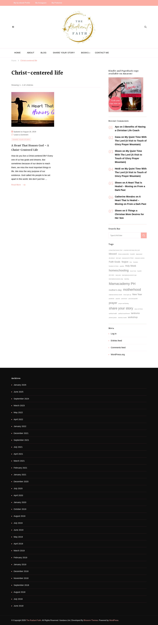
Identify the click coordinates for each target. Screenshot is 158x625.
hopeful (139, 271)
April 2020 (18, 495)
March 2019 (19, 550)
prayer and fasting (123, 303)
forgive (125, 262)
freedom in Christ (113, 266)
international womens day (116, 279)
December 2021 (21, 433)
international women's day (129, 275)
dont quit (118, 258)
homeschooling (119, 270)
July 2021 (18, 447)
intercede (118, 275)
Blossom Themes (91, 620)
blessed (113, 254)
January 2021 (20, 474)
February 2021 (20, 468)
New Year (137, 294)
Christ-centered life (123, 254)
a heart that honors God (115, 250)
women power (113, 317)
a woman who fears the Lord (132, 250)
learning (126, 279)
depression (139, 254)
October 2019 (20, 509)
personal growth (133, 298)
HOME (17, 53)
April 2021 (18, 454)
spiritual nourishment (124, 313)
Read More (16, 185)
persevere (124, 298)
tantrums (135, 313)
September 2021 (21, 440)
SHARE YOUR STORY (64, 53)
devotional (112, 258)
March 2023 (19, 405)
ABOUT (30, 53)
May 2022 (18, 412)
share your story (121, 308)
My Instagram (40, 3)
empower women (139, 258)
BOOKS (85, 53)
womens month (122, 317)
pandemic (111, 298)
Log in (113, 334)
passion (118, 298)
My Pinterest (57, 3)
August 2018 (19, 592)
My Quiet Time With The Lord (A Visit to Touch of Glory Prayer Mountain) (131, 141)
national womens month (115, 294)
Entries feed (116, 340)
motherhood (132, 289)
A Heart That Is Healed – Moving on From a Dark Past (130, 186)
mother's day (115, 290)
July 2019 (18, 523)
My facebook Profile (22, 3)
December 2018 (21, 571)
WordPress (113, 620)
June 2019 (18, 530)
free (131, 262)
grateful (122, 266)
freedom (135, 262)
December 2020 (21, 481)
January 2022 (20, 426)
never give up (127, 294)
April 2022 (18, 419)
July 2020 (18, 488)
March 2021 (19, 461)
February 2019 (20, 557)
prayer (113, 302)
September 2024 (21, 399)
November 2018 (21, 578)
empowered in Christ (127, 258)
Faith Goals (114, 262)
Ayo (117, 126)
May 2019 (18, 537)
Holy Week (130, 266)
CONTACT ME (102, 53)
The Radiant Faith (33, 620)
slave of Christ (139, 309)
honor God (133, 271)
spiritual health (113, 313)
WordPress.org (118, 354)
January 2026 (20, 385)
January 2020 (20, 502)
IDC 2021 (111, 275)
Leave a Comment (21, 134)
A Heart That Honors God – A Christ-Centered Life (30, 147)
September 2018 (21, 585)
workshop (133, 317)
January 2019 (20, 564)
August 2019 (19, 516)
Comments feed (118, 347)
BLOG (43, 53)
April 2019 (18, 544)
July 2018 (18, 599)
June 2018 (18, 606)
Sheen (118, 151)
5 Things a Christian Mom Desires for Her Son (129, 214)
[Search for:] (124, 235)
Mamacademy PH (122, 284)
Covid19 (132, 254)
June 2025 (18, 392)
